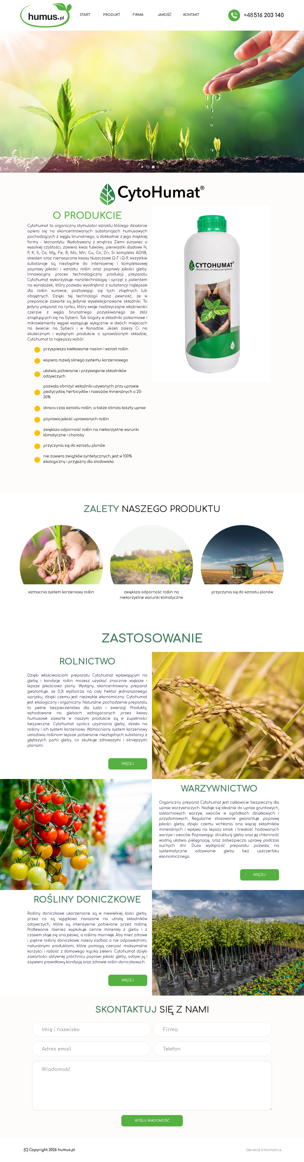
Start (85, 15)
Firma (138, 15)
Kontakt (191, 15)
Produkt (111, 15)
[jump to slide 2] (153, 167)
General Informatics (263, 1150)
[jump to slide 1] (148, 167)
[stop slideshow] (158, 167)
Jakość (164, 15)
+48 (264, 15)
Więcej (259, 874)
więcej (128, 763)
